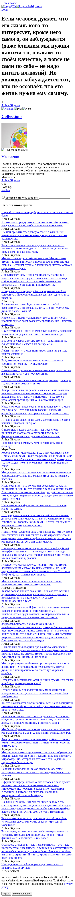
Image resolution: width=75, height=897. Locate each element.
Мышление (10, 157)
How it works (9, 3)
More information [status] (22, 893)
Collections (11, 116)
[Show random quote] (7, 108)
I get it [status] (6, 893)
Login (4, 9)
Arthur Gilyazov (10, 105)
